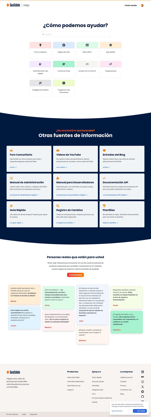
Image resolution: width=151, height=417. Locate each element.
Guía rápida (96, 377)
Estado (94, 402)
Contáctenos (75, 275)
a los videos (60, 167)
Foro (94, 394)
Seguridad (33, 414)
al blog (105, 167)
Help (26, 5)
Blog (122, 394)
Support (70, 390)
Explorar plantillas (109, 223)
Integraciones (97, 390)
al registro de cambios (64, 223)
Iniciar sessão (131, 5)
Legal (24, 414)
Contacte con (126, 390)
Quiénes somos (126, 377)
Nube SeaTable (73, 377)
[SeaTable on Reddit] (142, 392)
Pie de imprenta (12, 414)
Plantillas (95, 385)
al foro (12, 167)
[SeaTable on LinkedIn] (142, 372)
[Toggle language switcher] (142, 5)
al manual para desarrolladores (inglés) (71, 195)
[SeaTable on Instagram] (142, 382)
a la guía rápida (15, 223)
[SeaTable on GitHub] (142, 396)
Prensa (123, 385)
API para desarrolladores (102, 398)
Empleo (123, 381)
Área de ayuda (98, 381)
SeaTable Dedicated (75, 381)
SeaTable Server (74, 385)
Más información (117, 411)
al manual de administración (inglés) (23, 195)
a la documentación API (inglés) (114, 195)
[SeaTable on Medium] (142, 377)
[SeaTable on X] (142, 387)
